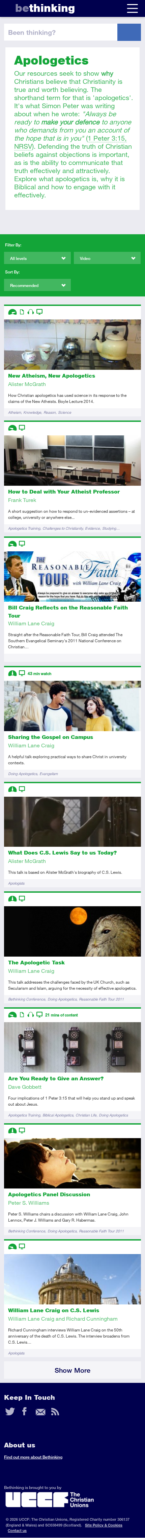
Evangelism (48, 773)
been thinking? (32, 32)
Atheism (14, 412)
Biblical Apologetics (57, 1115)
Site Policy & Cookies (103, 1525)
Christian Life (86, 1115)
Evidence (92, 528)
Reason (50, 412)
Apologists (16, 883)
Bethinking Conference (26, 999)
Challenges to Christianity (62, 528)
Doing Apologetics (22, 773)
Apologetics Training (24, 528)
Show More (72, 1370)
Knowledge (32, 412)
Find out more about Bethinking (33, 1457)
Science (64, 412)
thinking (45, 8)
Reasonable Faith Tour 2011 (101, 999)
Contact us (17, 1530)
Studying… (111, 528)
